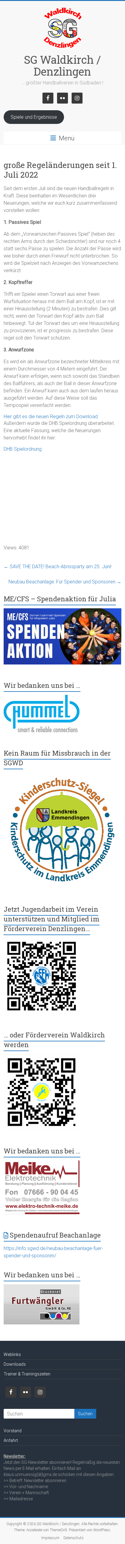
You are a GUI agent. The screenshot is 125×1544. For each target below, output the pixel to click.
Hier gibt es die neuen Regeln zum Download (51, 416)
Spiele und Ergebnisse (34, 117)
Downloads (15, 1364)
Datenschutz (73, 1538)
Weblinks (12, 1354)
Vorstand (13, 1430)
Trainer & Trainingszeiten (27, 1373)
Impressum (50, 1538)
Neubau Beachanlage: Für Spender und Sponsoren (64, 582)
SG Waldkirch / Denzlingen (62, 65)
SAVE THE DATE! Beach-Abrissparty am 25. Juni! (57, 566)
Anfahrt (11, 1440)
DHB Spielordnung (23, 449)
